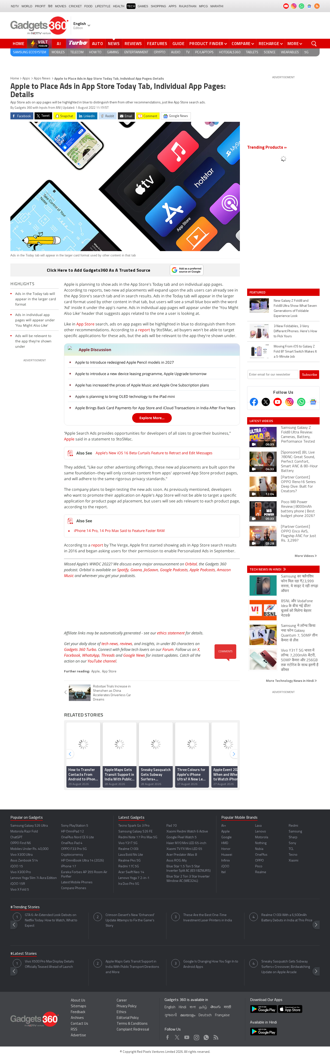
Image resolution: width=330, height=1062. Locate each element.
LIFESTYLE (102, 6)
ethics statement (171, 633)
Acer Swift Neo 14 (131, 872)
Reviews (133, 43)
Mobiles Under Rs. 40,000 (29, 849)
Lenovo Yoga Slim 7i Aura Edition (33, 878)
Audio (175, 52)
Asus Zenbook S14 (24, 860)
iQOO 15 (16, 866)
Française (222, 1015)
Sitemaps (78, 1006)
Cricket (75, 6)
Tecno (293, 855)
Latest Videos (261, 420)
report (144, 329)
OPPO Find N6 (20, 843)
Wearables (290, 52)
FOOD (88, 6)
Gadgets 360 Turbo (80, 649)
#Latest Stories (23, 954)
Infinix (225, 860)
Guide (178, 43)
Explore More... (152, 418)
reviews (126, 643)
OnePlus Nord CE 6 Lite (77, 837)
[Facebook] (254, 402)
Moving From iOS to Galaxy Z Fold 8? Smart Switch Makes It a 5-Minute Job (295, 352)
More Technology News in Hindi (290, 680)
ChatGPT (16, 837)
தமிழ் (203, 1007)
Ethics (121, 1012)
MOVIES (60, 6)
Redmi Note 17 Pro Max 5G (137, 837)
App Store (84, 324)
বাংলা (193, 1007)
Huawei (226, 855)
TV (188, 52)
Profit (40, 6)
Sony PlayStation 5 (74, 826)
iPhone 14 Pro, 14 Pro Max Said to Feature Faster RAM (119, 530)
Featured (258, 292)
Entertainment (136, 52)
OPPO (259, 860)
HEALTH (118, 6)
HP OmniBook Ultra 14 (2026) (82, 860)
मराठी (227, 1007)
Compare (241, 43)
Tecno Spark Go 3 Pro (134, 826)
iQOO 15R (17, 884)
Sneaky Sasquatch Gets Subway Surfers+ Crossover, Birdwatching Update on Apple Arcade (285, 967)
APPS (172, 6)
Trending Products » (267, 148)
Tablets (252, 52)
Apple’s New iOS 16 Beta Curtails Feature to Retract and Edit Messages (154, 452)
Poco (258, 866)
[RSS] (317, 6)
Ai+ (223, 826)
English (170, 1007)
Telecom (77, 52)
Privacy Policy (126, 1006)
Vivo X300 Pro (20, 872)
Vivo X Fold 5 (19, 890)
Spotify (123, 569)
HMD (224, 843)
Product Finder (206, 43)
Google (226, 837)
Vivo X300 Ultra (21, 855)
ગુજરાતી (171, 1015)
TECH (131, 6)
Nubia (259, 849)
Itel (223, 872)
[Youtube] (277, 402)
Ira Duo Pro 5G (128, 884)
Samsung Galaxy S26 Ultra (29, 826)
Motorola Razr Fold (24, 831)
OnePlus (261, 855)
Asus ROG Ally (176, 860)
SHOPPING (158, 6)
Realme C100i (128, 849)
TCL (291, 849)
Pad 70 (171, 826)
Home (18, 43)
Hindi (182, 1007)
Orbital (191, 564)
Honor (225, 849)
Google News (134, 655)
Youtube (187, 1036)
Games (143, 6)
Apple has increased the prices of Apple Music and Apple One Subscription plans (142, 385)
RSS (74, 1029)
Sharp (293, 837)
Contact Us (79, 1024)
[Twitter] (266, 402)
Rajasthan (187, 6)
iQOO (225, 866)
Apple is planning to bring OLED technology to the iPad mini (125, 396)
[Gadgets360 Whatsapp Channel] (301, 402)
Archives (77, 1018)
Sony (292, 843)
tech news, (110, 643)
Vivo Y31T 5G (127, 843)
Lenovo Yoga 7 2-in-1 (134, 878)
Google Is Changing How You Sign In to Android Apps (210, 964)
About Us (78, 1000)
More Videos (305, 555)
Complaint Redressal (133, 1029)
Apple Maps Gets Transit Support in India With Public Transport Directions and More (132, 967)
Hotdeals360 (229, 52)
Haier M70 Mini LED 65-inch (186, 843)
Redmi (293, 826)
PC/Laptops (204, 52)
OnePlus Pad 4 (71, 843)
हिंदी (50, 6)
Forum (167, 649)
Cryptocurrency (72, 855)
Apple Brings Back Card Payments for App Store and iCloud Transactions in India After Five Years (155, 407)
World (27, 6)
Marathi (216, 6)
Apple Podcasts (202, 569)
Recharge (269, 43)
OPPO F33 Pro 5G (74, 849)
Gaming (113, 52)
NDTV (15, 6)
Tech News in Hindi (266, 569)
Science (269, 52)
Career (122, 1000)
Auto (97, 43)
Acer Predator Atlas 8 (181, 855)
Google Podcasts (174, 569)
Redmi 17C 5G (128, 866)
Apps (26, 78)
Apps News (42, 78)
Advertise (78, 1035)
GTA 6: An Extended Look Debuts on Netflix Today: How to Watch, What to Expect (51, 920)
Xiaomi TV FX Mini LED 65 (184, 849)
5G (306, 52)
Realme (260, 872)
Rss (215, 1036)
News (114, 43)
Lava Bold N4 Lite (130, 855)
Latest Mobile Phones (77, 882)
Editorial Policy (128, 1018)
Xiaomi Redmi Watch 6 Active (187, 831)
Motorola (261, 837)
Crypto (159, 52)
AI (59, 43)
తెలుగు (215, 1007)
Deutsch (205, 1015)
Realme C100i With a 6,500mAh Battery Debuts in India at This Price (286, 917)
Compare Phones (73, 888)
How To (95, 52)
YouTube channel (101, 661)
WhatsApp (90, 655)
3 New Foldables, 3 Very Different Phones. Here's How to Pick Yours (295, 331)
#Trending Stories (25, 907)
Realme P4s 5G (129, 860)
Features (157, 43)
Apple (69, 439)
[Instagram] (289, 402)
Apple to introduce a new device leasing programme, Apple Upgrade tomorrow (141, 373)
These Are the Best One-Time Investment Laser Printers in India (207, 917)
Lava (258, 826)
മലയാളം (187, 1015)
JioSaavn (151, 569)
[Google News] (313, 402)
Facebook (72, 655)
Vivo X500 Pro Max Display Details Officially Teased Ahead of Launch (49, 964)
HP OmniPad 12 (72, 831)
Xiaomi (293, 860)
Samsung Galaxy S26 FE (135, 831)
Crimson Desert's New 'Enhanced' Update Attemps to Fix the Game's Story (130, 920)
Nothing (260, 843)
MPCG (203, 6)
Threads (108, 655)
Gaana (136, 569)
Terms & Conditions (132, 1024)
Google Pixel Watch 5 (181, 837)
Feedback (78, 1012)
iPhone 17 (68, 866)
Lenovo (260, 831)
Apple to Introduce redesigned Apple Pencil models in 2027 (124, 362)
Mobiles (58, 52)
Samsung (295, 831)
